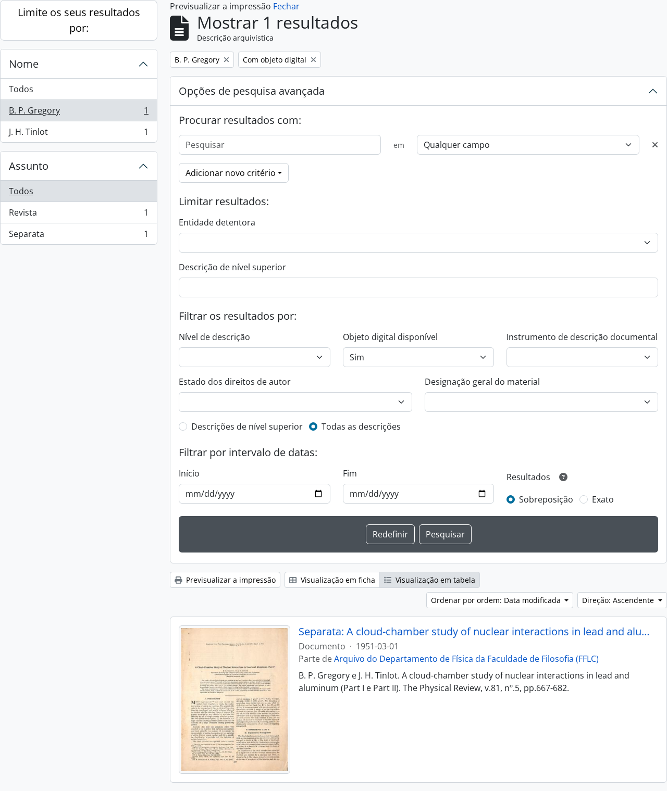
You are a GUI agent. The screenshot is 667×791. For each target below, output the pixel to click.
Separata (78, 236)
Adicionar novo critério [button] (231, 173)
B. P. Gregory (78, 113)
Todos (21, 89)
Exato (603, 499)
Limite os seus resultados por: (79, 20)
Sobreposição (546, 499)
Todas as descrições (361, 426)
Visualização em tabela (434, 580)
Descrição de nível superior (232, 267)
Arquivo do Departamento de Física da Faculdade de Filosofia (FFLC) (466, 658)
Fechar (286, 6)
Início (189, 473)
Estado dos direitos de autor (235, 381)
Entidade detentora (217, 222)
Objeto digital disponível (390, 337)
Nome (24, 64)
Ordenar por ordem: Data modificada (497, 600)
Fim (350, 473)
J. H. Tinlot (78, 134)
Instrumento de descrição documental (582, 337)
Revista (78, 215)
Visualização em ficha (337, 580)
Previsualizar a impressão (230, 580)
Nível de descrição (214, 337)
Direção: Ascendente (619, 600)
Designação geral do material (482, 381)
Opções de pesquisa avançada (252, 91)
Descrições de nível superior (247, 426)
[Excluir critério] (655, 145)
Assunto (28, 166)
